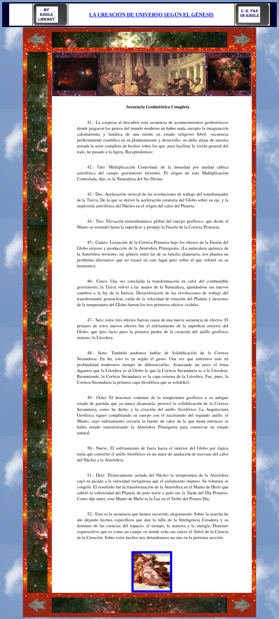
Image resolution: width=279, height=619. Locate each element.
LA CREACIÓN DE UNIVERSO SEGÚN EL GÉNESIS (151, 14)
